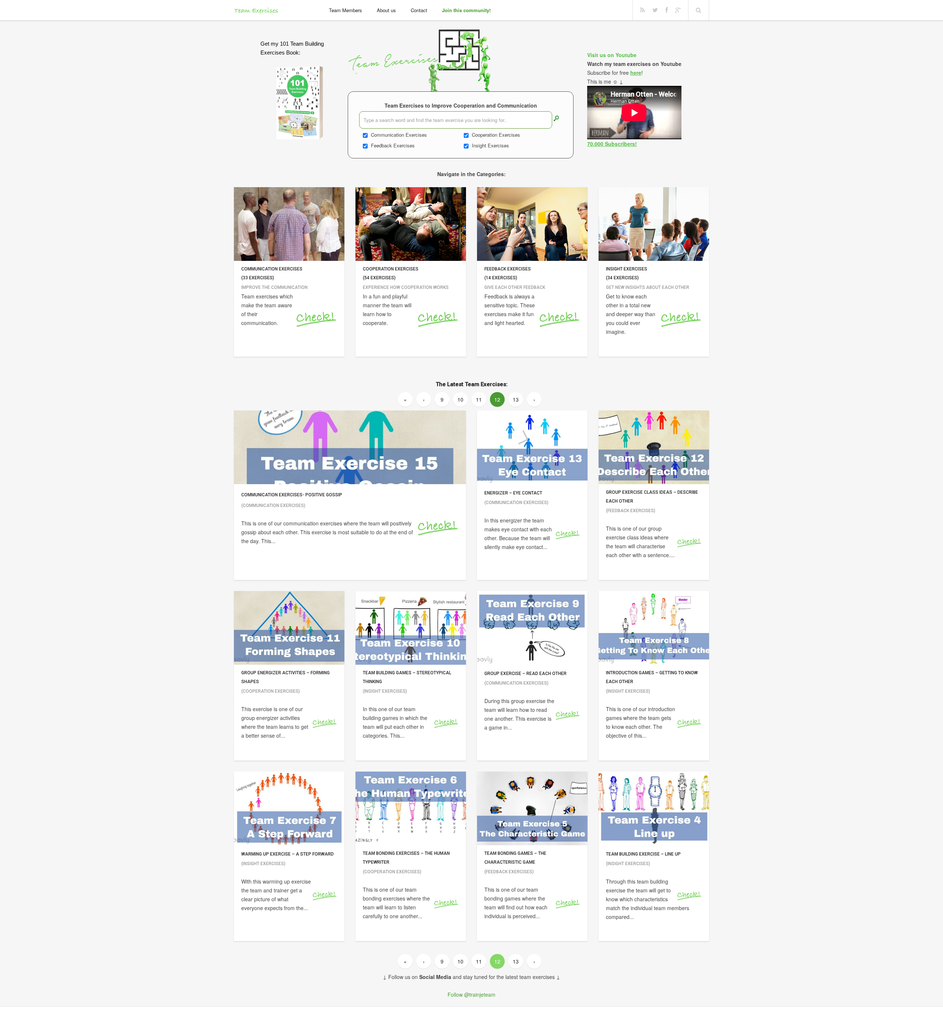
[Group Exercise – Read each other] (532, 628)
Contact (419, 10)
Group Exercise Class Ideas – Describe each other (652, 497)
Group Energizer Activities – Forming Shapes (285, 677)
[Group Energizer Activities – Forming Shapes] (289, 628)
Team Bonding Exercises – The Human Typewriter (406, 858)
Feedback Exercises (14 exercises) (507, 273)
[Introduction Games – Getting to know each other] (654, 628)
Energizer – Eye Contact (513, 493)
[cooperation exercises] (410, 224)
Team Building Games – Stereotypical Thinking (407, 677)
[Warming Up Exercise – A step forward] (289, 808)
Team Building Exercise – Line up (643, 854)
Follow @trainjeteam (471, 994)
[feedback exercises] (532, 224)
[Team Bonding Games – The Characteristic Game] (532, 808)
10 (460, 399)
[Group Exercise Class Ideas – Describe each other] (654, 447)
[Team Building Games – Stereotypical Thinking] (410, 628)
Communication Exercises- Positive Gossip (291, 494)
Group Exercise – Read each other (525, 673)
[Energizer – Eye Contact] (532, 447)
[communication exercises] (289, 224)
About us (386, 10)
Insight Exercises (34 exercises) (626, 273)
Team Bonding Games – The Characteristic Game (515, 858)
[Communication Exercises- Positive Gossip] (350, 447)
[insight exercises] (654, 224)
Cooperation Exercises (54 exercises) (390, 273)
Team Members (345, 10)
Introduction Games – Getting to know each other (652, 677)
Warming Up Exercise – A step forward (287, 854)
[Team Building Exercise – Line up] (654, 808)
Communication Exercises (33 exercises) (271, 273)
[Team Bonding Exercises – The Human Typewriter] (410, 808)
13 (516, 399)
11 (479, 399)
